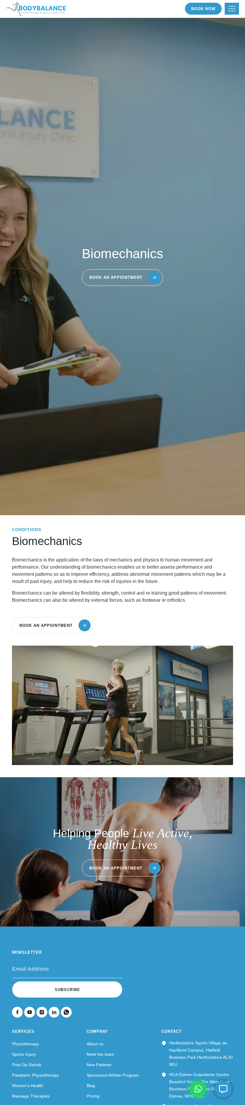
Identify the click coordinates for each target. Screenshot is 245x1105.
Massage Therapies (31, 1096)
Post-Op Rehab (26, 1064)
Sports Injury (24, 1054)
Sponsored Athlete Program (113, 1075)
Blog (91, 1085)
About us (95, 1043)
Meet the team (100, 1054)
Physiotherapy (25, 1043)
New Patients (99, 1064)
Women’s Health (27, 1085)
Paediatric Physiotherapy (35, 1075)
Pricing (93, 1096)
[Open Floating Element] (223, 1089)
